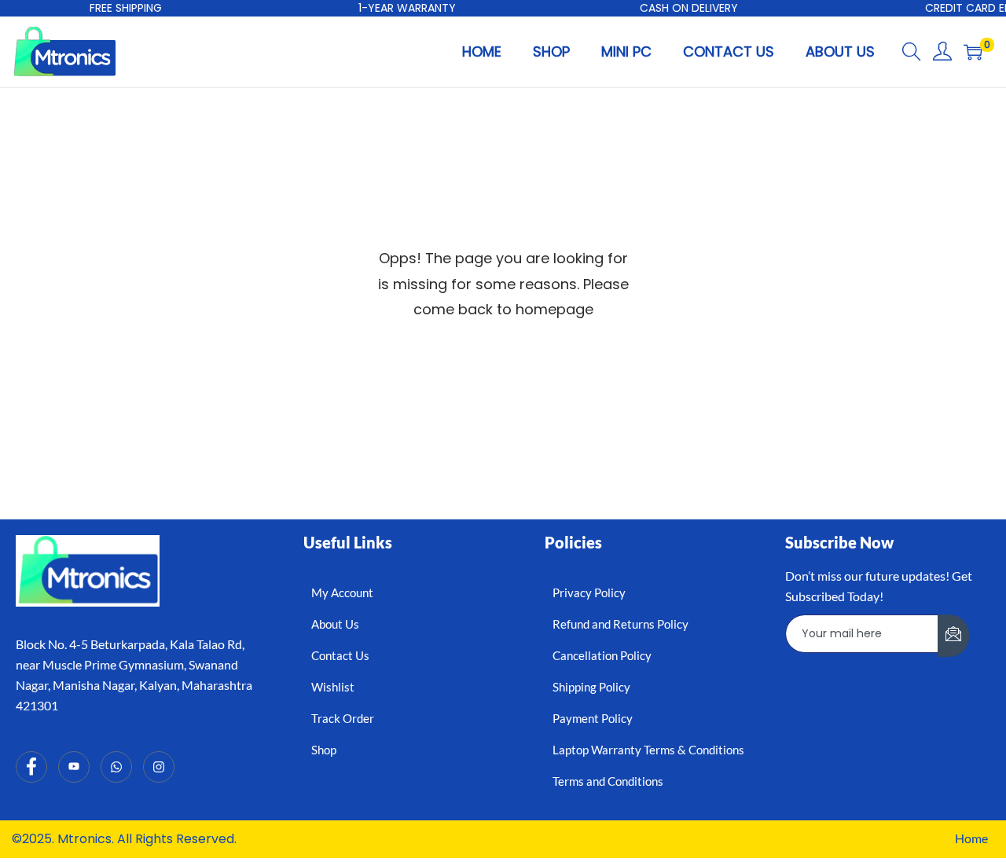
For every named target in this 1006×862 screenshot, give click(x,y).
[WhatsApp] (116, 767)
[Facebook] (31, 767)
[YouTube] (74, 767)
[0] (973, 51)
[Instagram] (158, 767)
